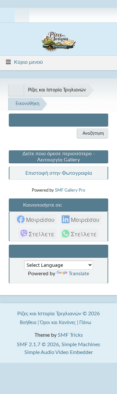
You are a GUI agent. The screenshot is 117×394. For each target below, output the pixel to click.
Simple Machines (80, 344)
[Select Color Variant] (109, 15)
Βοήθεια (28, 322)
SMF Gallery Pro (70, 190)
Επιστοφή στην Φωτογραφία (58, 173)
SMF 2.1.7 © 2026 (38, 344)
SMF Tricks (70, 335)
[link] (36, 219)
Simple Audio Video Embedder (58, 352)
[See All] (16, 90)
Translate (79, 273)
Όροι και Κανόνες (58, 322)
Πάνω (86, 322)
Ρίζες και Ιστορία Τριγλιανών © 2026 (58, 313)
